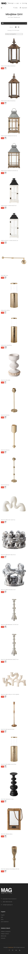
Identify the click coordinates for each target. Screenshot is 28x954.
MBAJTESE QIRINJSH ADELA (6, 834)
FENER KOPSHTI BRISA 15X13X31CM (8, 101)
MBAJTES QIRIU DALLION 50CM (7, 729)
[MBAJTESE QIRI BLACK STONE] (14, 784)
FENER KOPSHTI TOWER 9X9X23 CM (8, 205)
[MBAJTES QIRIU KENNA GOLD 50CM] (14, 749)
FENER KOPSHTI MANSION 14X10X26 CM (9, 170)
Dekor (12, 17)
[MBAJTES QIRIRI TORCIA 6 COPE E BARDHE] (14, 679)
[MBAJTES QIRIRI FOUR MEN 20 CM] (14, 575)
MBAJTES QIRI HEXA (5, 415)
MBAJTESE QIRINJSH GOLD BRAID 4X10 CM (10, 869)
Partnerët (3, 938)
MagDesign (10, 947)
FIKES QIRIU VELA (4, 275)
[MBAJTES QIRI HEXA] (14, 400)
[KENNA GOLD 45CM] (14, 295)
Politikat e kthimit (5, 933)
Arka (2, 917)
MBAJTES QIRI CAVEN (5, 380)
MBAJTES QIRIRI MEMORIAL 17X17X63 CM (9, 624)
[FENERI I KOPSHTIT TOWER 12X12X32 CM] (14, 225)
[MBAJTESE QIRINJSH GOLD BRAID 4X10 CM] (14, 854)
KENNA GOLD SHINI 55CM (6, 345)
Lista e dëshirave (5, 921)
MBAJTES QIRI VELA (5, 485)
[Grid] (16, 27)
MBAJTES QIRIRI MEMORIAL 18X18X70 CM (9, 659)
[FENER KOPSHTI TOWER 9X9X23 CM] (14, 190)
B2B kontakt (3, 936)
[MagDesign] (14, 3)
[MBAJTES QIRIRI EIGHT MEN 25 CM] (14, 540)
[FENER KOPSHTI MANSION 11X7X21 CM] (14, 121)
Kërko (16, 7)
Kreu (9, 17)
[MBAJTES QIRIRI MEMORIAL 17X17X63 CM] (14, 609)
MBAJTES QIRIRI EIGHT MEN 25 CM (8, 554)
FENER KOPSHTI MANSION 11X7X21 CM (9, 135)
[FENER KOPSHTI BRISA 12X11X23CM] (14, 51)
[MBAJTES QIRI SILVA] (14, 435)
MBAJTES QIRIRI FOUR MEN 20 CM (8, 589)
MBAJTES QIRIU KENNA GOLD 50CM (8, 764)
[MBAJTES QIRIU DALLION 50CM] (14, 714)
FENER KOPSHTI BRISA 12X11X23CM (8, 66)
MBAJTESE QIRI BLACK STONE (7, 799)
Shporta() (24, 7)
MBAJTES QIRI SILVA (5, 450)
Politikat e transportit (5, 931)
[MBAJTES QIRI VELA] (14, 470)
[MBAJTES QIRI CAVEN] (14, 365)
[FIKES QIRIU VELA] (14, 260)
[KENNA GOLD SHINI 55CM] (14, 330)
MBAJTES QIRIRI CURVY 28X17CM (8, 520)
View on (11, 27)
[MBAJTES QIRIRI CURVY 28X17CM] (14, 505)
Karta (2, 919)
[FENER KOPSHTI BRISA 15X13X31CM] (14, 86)
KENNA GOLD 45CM (5, 310)
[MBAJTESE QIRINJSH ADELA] (14, 819)
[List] (18, 27)
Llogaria (2, 915)
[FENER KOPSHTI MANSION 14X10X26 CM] (14, 156)
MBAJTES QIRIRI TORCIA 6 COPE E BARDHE (10, 694)
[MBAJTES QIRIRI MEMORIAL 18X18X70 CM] (14, 644)
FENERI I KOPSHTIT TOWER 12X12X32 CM (9, 240)
